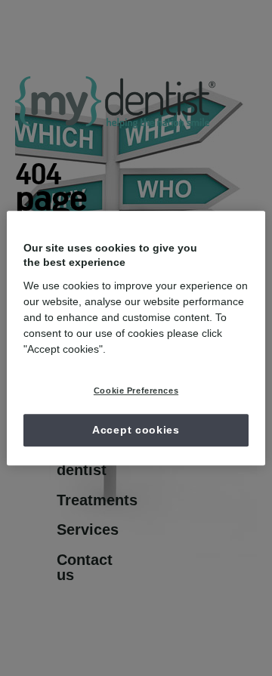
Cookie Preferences (136, 390)
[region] (136, 338)
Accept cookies (136, 430)
